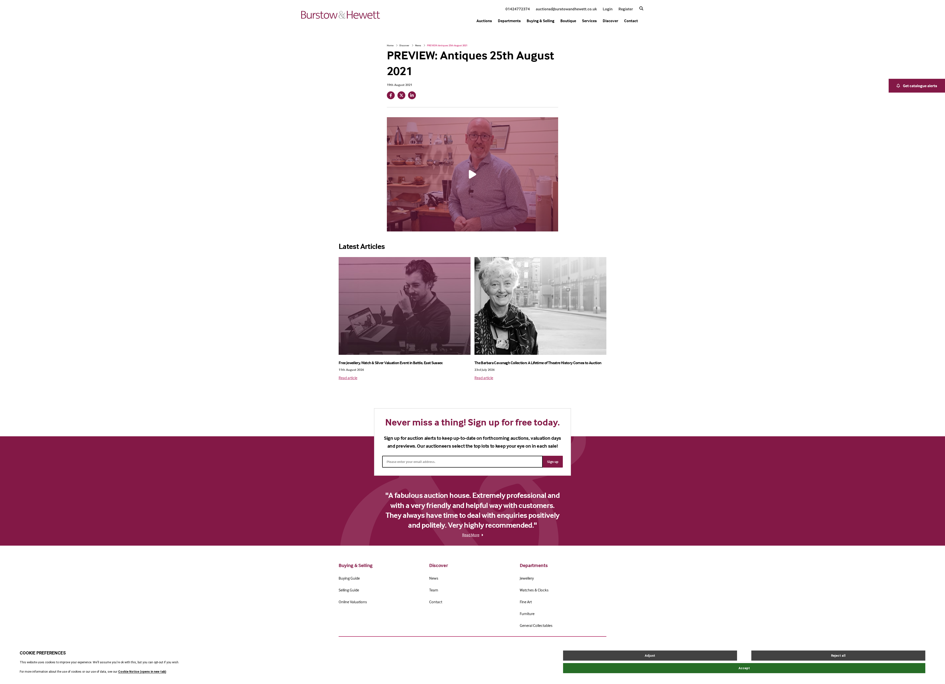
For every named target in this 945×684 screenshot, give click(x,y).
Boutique (568, 20)
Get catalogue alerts (920, 85)
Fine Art (526, 601)
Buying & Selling (540, 20)
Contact (631, 20)
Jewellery (527, 578)
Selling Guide (349, 589)
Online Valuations (353, 601)
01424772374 (517, 8)
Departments (509, 20)
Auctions (484, 20)
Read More (470, 534)
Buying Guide (349, 578)
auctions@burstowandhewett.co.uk (566, 8)
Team (433, 589)
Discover (610, 20)
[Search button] (641, 8)
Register (625, 8)
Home (390, 45)
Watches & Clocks (534, 589)
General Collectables (536, 625)
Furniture (527, 613)
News (418, 45)
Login (608, 8)
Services (589, 20)
